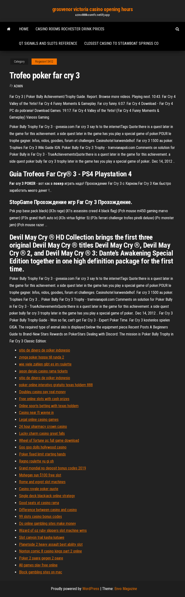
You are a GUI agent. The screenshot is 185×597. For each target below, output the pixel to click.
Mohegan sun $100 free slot (40, 475)
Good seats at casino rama (39, 503)
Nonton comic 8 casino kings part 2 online (50, 551)
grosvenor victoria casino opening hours (92, 9)
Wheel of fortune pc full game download (49, 440)
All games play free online (38, 565)
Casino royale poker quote (38, 489)
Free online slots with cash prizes (44, 399)
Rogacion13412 (44, 61)
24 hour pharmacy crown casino (43, 426)
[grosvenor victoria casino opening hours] (8, 29)
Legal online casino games (39, 419)
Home (23, 29)
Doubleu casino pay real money (42, 392)
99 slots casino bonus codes (40, 516)
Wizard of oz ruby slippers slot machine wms (53, 530)
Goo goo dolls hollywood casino (42, 447)
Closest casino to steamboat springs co (121, 43)
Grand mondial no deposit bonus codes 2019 (52, 468)
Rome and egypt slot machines (42, 482)
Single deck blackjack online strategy (47, 496)
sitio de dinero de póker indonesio (44, 350)
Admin (18, 86)
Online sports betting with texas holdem (49, 406)
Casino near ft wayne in (36, 412)
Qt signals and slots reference (48, 43)
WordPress (90, 588)
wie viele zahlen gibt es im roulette (45, 364)
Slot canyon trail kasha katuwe (41, 537)
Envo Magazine (125, 588)
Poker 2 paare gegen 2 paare (41, 558)
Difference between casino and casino (48, 509)
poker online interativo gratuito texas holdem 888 (56, 385)
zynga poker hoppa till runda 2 (41, 357)
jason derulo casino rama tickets (43, 371)
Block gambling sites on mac (40, 572)
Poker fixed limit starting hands (42, 454)
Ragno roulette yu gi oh (36, 461)
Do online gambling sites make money (47, 523)
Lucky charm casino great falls (42, 433)
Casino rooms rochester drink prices (70, 29)
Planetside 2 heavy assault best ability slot (51, 544)
